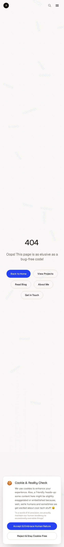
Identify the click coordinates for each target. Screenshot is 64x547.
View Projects (45, 273)
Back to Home (18, 273)
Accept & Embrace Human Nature (32, 526)
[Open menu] (57, 5)
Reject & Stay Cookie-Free (32, 536)
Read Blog (21, 284)
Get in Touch (32, 295)
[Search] (49, 5)
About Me (43, 284)
